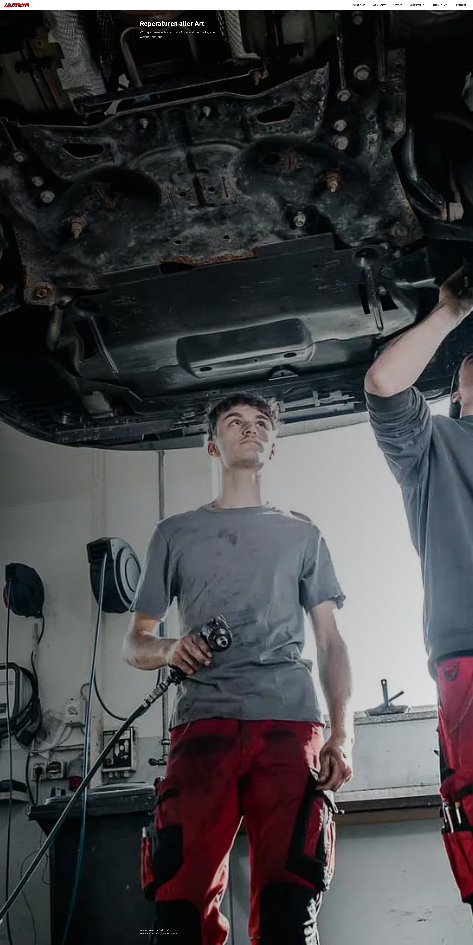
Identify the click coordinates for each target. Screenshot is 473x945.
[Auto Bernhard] (17, 5)
